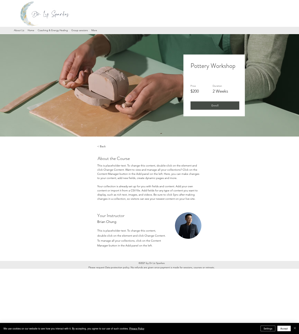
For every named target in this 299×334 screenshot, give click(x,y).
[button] (215, 105)
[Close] (295, 328)
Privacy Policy (136, 328)
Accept (284, 328)
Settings (268, 328)
